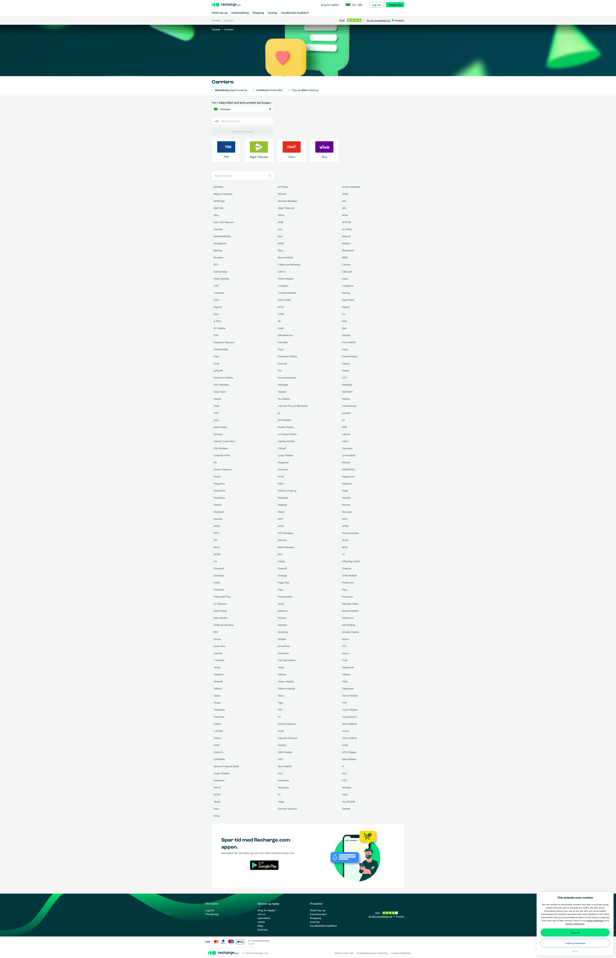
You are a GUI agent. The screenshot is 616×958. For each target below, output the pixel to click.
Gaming (272, 12)
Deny (575, 951)
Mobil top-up (219, 12)
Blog (260, 925)
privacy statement (575, 923)
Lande (261, 921)
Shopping (258, 12)
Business (263, 929)
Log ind (376, 4)
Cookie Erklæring (401, 953)
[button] (354, 5)
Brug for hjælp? (330, 4)
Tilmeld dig (395, 4)
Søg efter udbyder (242, 131)
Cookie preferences (575, 943)
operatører (264, 918)
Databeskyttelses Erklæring (372, 953)
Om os (261, 914)
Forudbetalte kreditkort (295, 12)
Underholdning (240, 12)
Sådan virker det (344, 953)
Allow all (575, 932)
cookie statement (595, 920)
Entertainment (318, 914)
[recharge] (226, 4)
